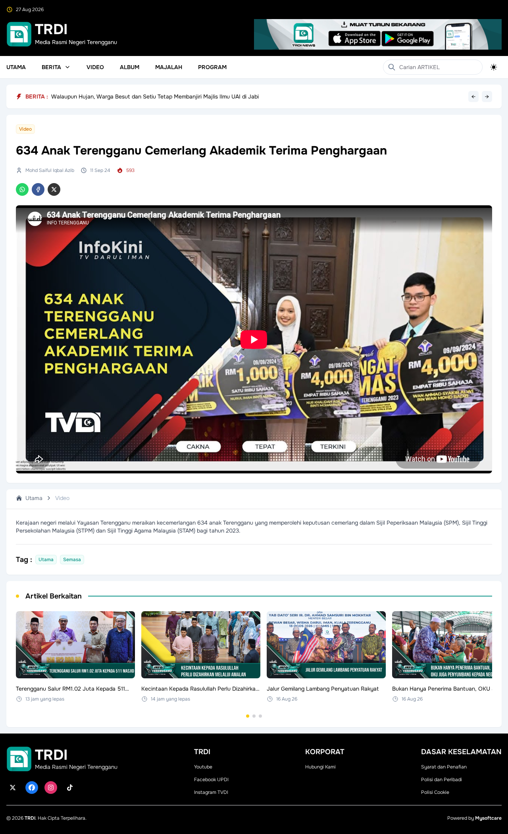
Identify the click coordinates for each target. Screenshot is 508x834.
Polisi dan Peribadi (441, 779)
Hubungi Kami (320, 767)
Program (212, 67)
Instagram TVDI (211, 792)
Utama (16, 67)
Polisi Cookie (435, 792)
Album (129, 67)
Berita (51, 67)
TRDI (30, 818)
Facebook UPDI (211, 779)
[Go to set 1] (247, 716)
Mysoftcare (488, 818)
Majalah (168, 67)
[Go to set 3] (260, 716)
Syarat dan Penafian (444, 767)
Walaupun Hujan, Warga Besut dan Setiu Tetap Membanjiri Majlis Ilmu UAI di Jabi (155, 96)
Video (95, 67)
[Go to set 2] (254, 716)
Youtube (203, 767)
